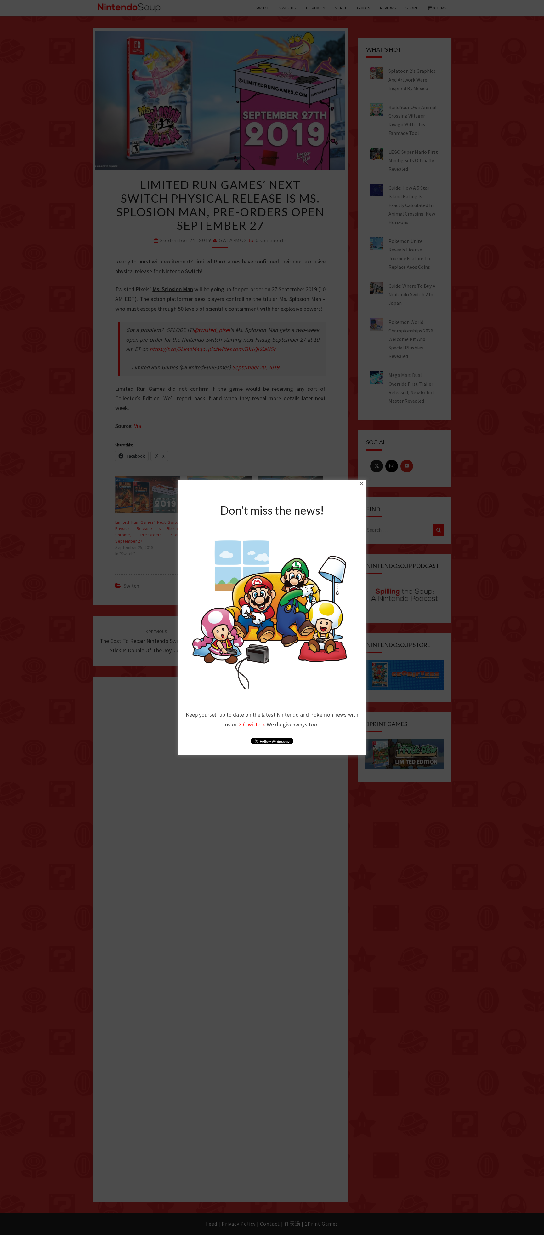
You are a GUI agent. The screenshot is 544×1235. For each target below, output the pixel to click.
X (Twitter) (251, 724)
